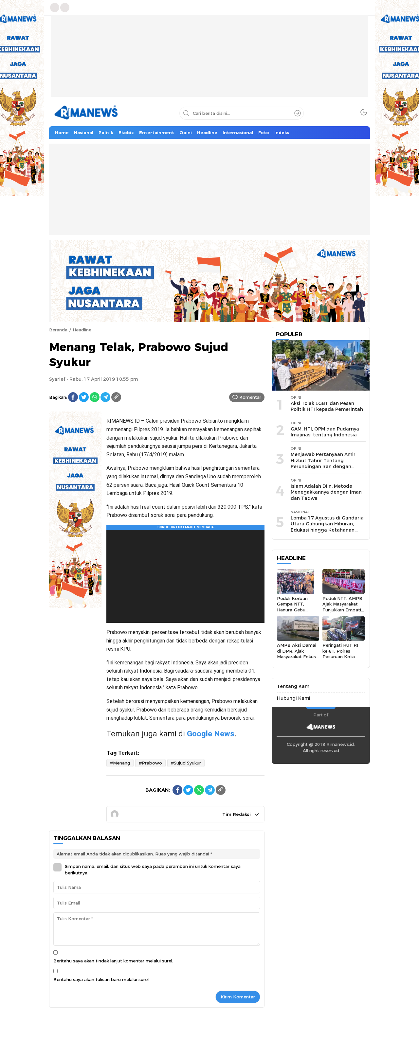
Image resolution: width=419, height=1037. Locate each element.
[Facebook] (73, 397)
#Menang (120, 762)
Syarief (57, 379)
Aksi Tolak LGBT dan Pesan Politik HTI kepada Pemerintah (327, 406)
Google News (210, 733)
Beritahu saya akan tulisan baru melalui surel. (101, 979)
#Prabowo (150, 762)
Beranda (58, 329)
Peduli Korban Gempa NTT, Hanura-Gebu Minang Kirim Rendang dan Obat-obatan (292, 612)
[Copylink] (116, 397)
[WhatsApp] (95, 397)
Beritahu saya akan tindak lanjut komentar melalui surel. (113, 960)
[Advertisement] (209, 61)
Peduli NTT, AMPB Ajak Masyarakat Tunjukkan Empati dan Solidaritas (342, 607)
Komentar (250, 397)
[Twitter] (84, 397)
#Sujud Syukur (186, 762)
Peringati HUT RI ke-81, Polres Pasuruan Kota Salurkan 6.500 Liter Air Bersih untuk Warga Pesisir (343, 659)
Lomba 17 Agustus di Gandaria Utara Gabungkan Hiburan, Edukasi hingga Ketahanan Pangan (327, 527)
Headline (82, 329)
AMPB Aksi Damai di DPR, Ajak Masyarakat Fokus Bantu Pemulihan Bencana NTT (296, 656)
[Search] (297, 113)
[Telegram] (105, 397)
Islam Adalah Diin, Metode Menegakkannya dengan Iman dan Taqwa (326, 492)
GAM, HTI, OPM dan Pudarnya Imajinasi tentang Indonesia (325, 432)
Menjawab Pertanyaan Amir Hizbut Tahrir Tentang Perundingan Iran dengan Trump (323, 463)
